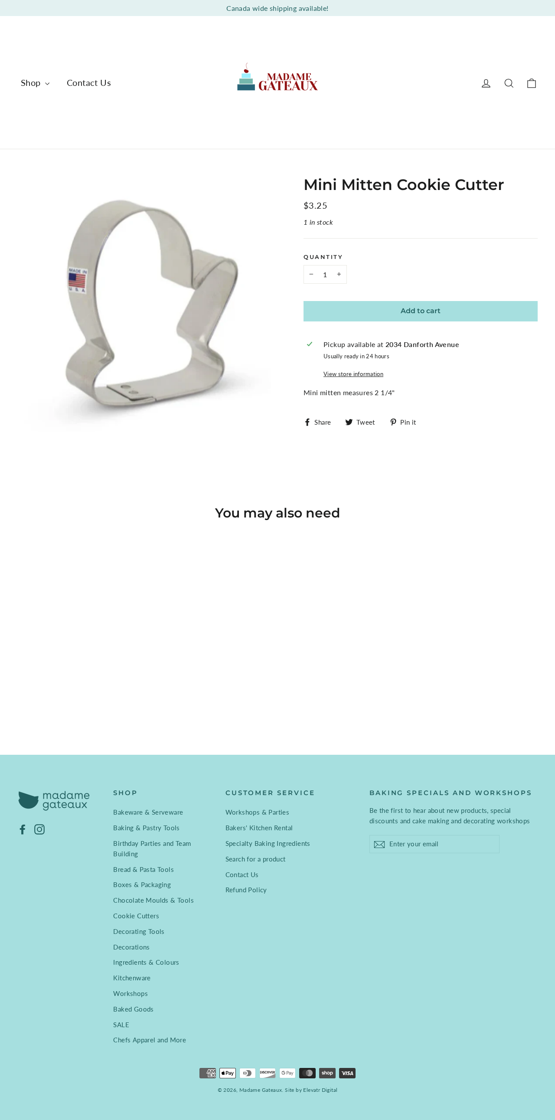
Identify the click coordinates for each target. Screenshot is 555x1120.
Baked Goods (133, 1009)
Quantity (323, 257)
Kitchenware (131, 978)
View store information (353, 373)
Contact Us (89, 82)
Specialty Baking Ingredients (267, 843)
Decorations (131, 947)
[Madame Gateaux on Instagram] (39, 829)
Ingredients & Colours (146, 962)
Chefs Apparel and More (149, 1040)
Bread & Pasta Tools (143, 869)
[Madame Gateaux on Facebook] (22, 829)
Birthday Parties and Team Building (152, 848)
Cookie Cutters (136, 916)
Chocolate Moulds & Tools (153, 900)
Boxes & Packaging (142, 884)
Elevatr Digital (320, 1090)
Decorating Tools (138, 931)
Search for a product (255, 859)
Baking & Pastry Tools (146, 828)
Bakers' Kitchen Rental (259, 828)
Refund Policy (246, 890)
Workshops (130, 993)
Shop (32, 82)
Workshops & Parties (257, 812)
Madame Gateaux (260, 1090)
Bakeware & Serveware (148, 812)
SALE (121, 1024)
